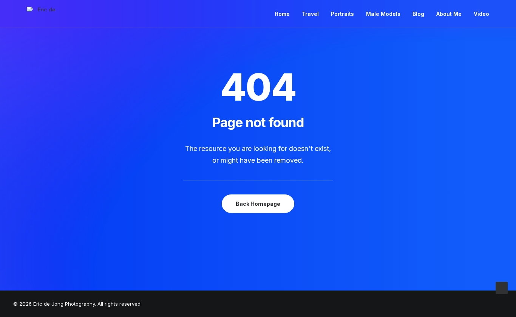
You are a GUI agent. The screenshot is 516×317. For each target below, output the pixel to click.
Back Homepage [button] (258, 203)
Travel (310, 14)
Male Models (383, 14)
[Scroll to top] (502, 287)
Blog (418, 14)
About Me (449, 14)
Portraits (342, 14)
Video (481, 14)
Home (282, 14)
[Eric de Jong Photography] (43, 9)
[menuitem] (285, 14)
